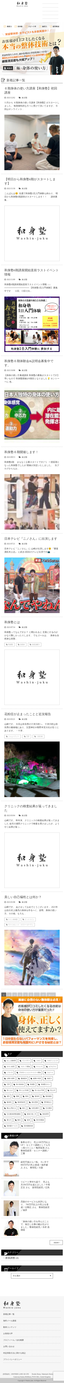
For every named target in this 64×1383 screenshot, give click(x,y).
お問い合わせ (49, 20)
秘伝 (23, 1108)
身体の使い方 (31, 1114)
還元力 (9, 1120)
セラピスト (52, 1066)
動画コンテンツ (50, 13)
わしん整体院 (11, 1060)
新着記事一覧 (49, 2)
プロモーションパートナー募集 (30, 1072)
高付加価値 (40, 1120)
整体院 (9, 1102)
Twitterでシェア (11, 1286)
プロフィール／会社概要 (13, 1340)
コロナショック (52, 1060)
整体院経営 (21, 1102)
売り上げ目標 (23, 1090)
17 (43, 995)
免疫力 (49, 1078)
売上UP (52, 1090)
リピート (50, 1072)
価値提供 (24, 1078)
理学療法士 (48, 1102)
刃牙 (8, 1084)
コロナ (38, 1060)
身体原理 (45, 1114)
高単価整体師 (28, 1126)
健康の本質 (37, 1078)
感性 (8, 1096)
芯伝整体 (49, 1108)
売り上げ (10, 1090)
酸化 (19, 1120)
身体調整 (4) (11, 1258)
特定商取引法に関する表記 (14, 1353)
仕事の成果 (10, 1078)
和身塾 (32, 1084)
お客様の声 (48, 17)
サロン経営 (10, 1066)
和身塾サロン (45, 1084)
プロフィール (49, 5)
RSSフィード (10, 1289)
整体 (26, 1096)
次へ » (51, 995)
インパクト (26, 1060)
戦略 (17, 1096)
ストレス (39, 1066)
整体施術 (49, 1096)
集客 (28, 1120)
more (56, 1242)
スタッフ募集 (25, 1066)
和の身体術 (20, 1084)
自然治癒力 (35, 1108)
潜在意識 (35, 1102)
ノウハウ (10, 1072)
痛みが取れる (11, 1108)
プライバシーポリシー (12, 1359)
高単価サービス (12, 1126)
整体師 (37, 1096)
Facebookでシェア (12, 1283)
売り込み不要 (39, 1090)
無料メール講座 (50, 9)
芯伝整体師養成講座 (14, 1114)
